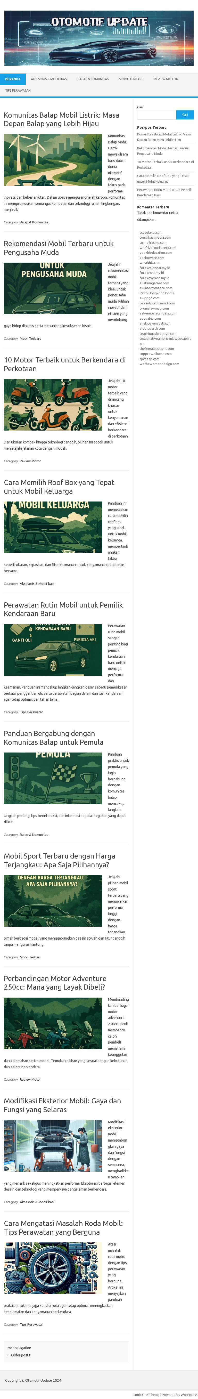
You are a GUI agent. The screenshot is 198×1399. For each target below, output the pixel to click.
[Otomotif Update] (99, 64)
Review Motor (166, 79)
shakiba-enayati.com (155, 323)
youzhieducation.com (156, 252)
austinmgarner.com (154, 283)
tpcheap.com (150, 359)
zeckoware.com (152, 258)
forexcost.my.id (152, 273)
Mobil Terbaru (131, 79)
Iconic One (140, 1394)
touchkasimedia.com (155, 237)
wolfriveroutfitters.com (158, 248)
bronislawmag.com (154, 308)
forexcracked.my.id (154, 278)
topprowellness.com (156, 354)
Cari (140, 107)
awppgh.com (150, 298)
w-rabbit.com (150, 263)
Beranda (13, 79)
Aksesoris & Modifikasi (49, 79)
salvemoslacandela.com (158, 313)
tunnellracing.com (153, 242)
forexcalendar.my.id (155, 268)
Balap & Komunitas (93, 79)
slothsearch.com (152, 328)
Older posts (18, 1355)
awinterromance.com (156, 288)
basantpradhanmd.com (157, 303)
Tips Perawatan (18, 90)
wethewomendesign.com (159, 364)
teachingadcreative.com (158, 333)
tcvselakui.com (151, 232)
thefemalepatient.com (157, 348)
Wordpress (189, 1394)
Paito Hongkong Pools (157, 293)
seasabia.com (150, 318)
